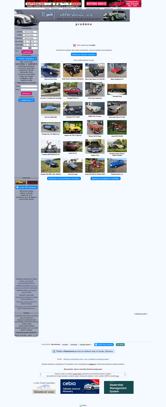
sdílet (121, 345)
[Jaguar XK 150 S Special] (73, 133)
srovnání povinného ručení (27, 297)
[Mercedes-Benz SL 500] (117, 115)
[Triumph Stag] (117, 95)
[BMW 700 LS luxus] (95, 115)
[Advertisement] (140, 45)
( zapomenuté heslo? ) (26, 97)
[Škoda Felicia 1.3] (117, 172)
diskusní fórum (26, 70)
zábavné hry (26, 195)
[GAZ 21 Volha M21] (51, 115)
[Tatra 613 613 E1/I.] (51, 77)
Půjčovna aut (55, 8)
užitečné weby (26, 191)
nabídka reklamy (85, 344)
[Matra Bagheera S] (117, 77)
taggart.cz (92, 364)
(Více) (17, 51)
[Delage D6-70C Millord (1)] (51, 132)
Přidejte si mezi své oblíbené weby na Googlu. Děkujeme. (84, 351)
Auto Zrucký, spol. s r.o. (26, 335)
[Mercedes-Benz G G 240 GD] (95, 77)
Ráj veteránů (26, 62)
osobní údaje (77, 374)
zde (117, 376)
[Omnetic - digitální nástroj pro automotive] (119, 393)
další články (26, 330)
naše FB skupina (27, 187)
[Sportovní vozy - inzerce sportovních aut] (20, 184)
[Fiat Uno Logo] (73, 172)
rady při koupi (26, 76)
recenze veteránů (26, 74)
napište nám (26, 80)
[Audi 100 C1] (73, 151)
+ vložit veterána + (26, 59)
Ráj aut (119, 8)
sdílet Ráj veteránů (105, 345)
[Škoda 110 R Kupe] (95, 134)
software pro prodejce (26, 197)
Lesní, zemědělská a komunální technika (96, 359)
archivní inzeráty (26, 68)
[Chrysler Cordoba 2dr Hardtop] (51, 96)
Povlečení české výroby (93, 8)
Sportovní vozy (108, 8)
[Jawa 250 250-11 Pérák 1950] (95, 172)
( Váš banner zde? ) (140, 314)
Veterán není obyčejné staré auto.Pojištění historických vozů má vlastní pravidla (26, 322)
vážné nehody (26, 193)
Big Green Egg (67, 8)
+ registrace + (26, 100)
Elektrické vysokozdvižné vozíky (73, 359)
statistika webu (26, 199)
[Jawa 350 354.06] (117, 134)
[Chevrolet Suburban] (95, 96)
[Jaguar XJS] (95, 153)
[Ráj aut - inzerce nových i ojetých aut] (32, 184)
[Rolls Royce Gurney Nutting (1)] (73, 77)
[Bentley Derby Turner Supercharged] (117, 152)
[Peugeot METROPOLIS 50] (51, 153)
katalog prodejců (26, 66)
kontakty (65, 344)
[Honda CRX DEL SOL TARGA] (51, 172)
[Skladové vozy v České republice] (44, 393)
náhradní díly (26, 72)
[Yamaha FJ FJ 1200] (73, 115)
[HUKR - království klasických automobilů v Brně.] (53, 7)
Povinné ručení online (25, 302)
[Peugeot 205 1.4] (73, 96)
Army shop (78, 8)
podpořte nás (26, 78)
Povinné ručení (21, 306)
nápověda (73, 344)
